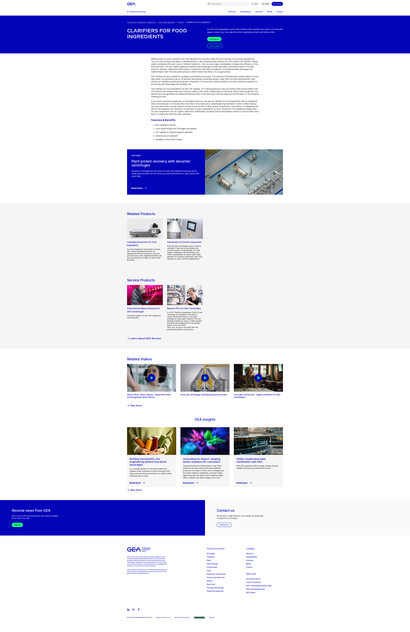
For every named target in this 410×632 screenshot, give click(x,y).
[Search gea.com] (209, 4)
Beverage (211, 553)
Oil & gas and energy (215, 588)
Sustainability (251, 557)
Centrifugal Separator (166, 22)
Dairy (209, 560)
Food (209, 571)
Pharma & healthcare (215, 591)
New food (211, 584)
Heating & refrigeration (216, 574)
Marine (209, 581)
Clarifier (181, 22)
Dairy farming (212, 564)
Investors (250, 560)
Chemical (210, 557)
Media (248, 564)
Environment (212, 567)
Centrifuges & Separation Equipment (141, 22)
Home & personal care (216, 577)
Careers (249, 567)
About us (249, 553)
